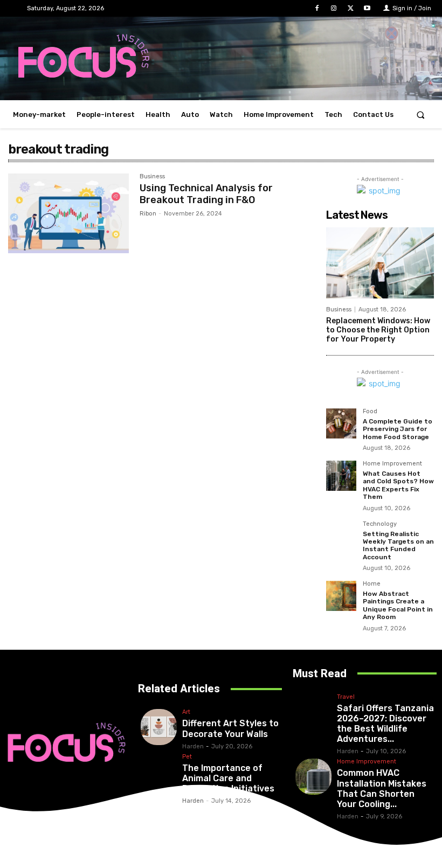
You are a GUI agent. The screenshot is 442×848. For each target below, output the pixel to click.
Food (370, 411)
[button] (420, 114)
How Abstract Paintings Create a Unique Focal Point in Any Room (398, 605)
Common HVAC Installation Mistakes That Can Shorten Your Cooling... (381, 788)
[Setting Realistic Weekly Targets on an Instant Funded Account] (341, 536)
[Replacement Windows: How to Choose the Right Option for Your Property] (380, 262)
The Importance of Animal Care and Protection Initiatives (228, 778)
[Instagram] (333, 8)
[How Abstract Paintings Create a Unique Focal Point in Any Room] (341, 596)
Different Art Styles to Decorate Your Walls (230, 728)
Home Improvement (392, 464)
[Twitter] (350, 8)
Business (152, 176)
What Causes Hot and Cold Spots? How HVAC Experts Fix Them (398, 485)
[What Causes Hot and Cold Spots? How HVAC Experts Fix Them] (341, 476)
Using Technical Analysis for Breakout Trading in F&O (206, 194)
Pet (187, 757)
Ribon (148, 213)
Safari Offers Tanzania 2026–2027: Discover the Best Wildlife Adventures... (385, 724)
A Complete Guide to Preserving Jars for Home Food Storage (397, 429)
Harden (193, 746)
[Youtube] (367, 8)
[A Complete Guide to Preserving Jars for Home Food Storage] (341, 423)
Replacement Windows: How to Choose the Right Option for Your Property (378, 330)
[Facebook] (316, 8)
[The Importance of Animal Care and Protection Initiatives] (159, 772)
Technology (380, 524)
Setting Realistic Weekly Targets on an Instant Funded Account (398, 545)
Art (186, 712)
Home (372, 584)
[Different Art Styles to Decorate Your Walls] (159, 727)
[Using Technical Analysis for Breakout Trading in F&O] (68, 213)
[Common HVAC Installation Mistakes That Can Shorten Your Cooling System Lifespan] (313, 777)
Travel (346, 697)
